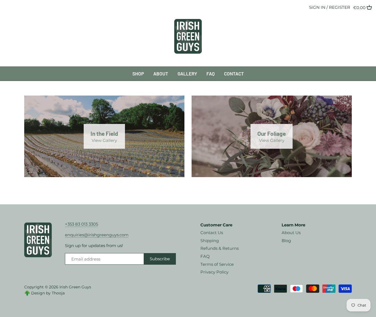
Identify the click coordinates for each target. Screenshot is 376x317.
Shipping (209, 240)
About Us (291, 232)
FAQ (205, 256)
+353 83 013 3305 (81, 224)
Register (339, 7)
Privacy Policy (214, 272)
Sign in (317, 7)
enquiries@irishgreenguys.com (97, 234)
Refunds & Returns (219, 248)
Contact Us (211, 232)
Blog (286, 240)
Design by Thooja (48, 293)
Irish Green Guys (75, 287)
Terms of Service (217, 264)
